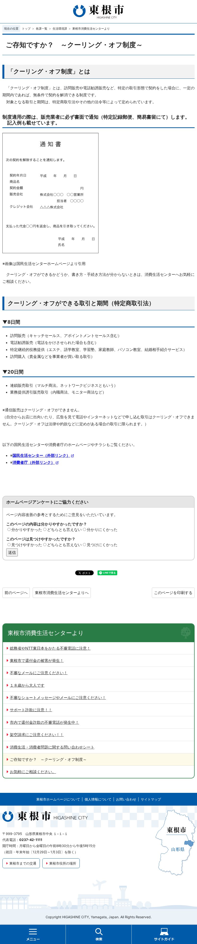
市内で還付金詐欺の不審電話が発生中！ (44, 722)
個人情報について (98, 799)
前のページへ (16, 592)
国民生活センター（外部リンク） (41, 455)
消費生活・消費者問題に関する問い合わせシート (52, 747)
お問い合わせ (126, 799)
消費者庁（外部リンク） (33, 462)
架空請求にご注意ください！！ (37, 734)
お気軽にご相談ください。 (33, 771)
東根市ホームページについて (58, 799)
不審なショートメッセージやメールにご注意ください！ (58, 697)
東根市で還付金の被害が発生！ (37, 660)
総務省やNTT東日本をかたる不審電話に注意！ (50, 648)
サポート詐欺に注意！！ (31, 709)
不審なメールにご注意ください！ (39, 672)
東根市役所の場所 (62, 863)
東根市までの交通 (22, 863)
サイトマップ (151, 799)
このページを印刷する (173, 592)
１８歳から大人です (27, 685)
